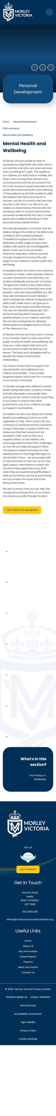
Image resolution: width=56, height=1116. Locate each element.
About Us (28, 946)
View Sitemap (28, 1005)
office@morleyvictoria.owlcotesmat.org (29, 919)
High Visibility (28, 1022)
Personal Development (25, 121)
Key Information (28, 951)
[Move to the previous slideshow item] (42, 67)
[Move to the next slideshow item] (50, 67)
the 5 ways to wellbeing (22, 510)
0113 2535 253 (30, 911)
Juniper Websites (40, 997)
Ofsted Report (28, 956)
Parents (28, 962)
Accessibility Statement (28, 1014)
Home (6, 121)
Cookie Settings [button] (28, 1039)
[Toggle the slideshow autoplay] (34, 67)
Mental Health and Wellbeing (18, 135)
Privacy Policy (28, 1030)
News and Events (28, 967)
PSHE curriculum (11, 128)
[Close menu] (49, 12)
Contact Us (28, 972)
